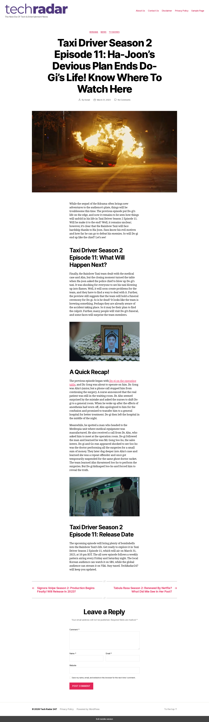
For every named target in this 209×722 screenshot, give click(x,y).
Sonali (87, 100)
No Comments (124, 100)
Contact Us (153, 10)
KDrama (94, 32)
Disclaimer (167, 10)
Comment (74, 630)
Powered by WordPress (88, 709)
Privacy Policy (181, 10)
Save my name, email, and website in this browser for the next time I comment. (103, 678)
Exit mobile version (104, 719)
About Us (140, 10)
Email (109, 653)
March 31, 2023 (104, 100)
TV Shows (114, 32)
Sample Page (197, 10)
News (103, 32)
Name (72, 653)
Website (72, 665)
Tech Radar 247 (48, 709)
